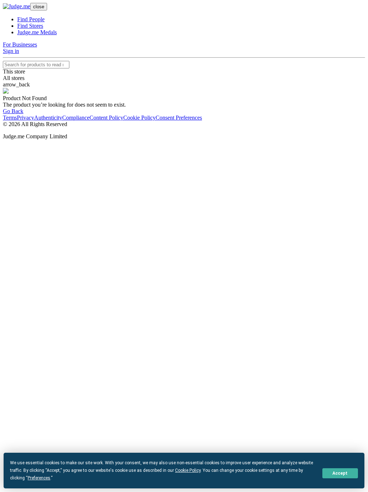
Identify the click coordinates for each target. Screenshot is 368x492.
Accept (340, 473)
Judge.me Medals (37, 32)
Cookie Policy (139, 118)
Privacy (25, 118)
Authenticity (48, 118)
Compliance (75, 118)
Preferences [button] (39, 477)
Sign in (11, 51)
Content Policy (106, 118)
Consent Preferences (179, 118)
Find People (31, 19)
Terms (10, 118)
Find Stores (30, 26)
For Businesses (20, 44)
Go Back (13, 111)
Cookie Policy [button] (188, 470)
